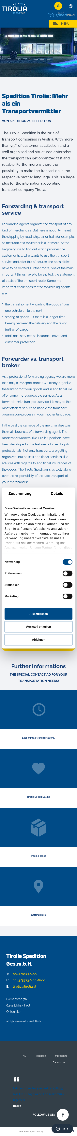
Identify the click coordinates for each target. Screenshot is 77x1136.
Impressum (60, 1055)
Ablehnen (38, 639)
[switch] (67, 573)
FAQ (24, 1055)
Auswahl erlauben (38, 626)
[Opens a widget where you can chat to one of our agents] (62, 1129)
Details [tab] (57, 493)
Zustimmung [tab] (20, 493)
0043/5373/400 (21, 974)
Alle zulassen (38, 613)
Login (58, 6)
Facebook (62, 1114)
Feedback (40, 1055)
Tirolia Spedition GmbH (14, 8)
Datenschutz (60, 1062)
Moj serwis (14, 23)
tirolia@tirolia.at (21, 986)
